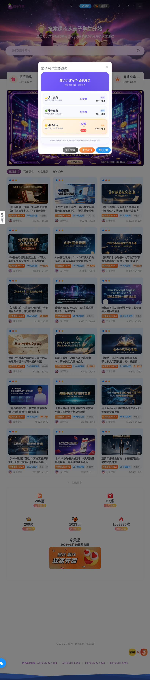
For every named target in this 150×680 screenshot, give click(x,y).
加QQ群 (103, 150)
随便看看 (2, 218)
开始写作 (87, 150)
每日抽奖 (70, 150)
